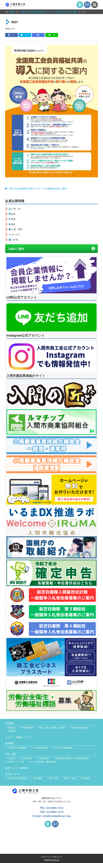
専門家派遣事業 (27, 727)
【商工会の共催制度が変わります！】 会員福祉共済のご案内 (37, 188)
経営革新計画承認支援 (80, 727)
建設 (13, 224)
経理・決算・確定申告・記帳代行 (52, 727)
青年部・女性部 (70, 778)
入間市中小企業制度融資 (62, 747)
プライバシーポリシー (51, 856)
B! (38, 35)
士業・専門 (17, 229)
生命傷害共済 (26, 758)
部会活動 (85, 778)
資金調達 (9, 743)
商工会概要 (37, 778)
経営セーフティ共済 (16, 761)
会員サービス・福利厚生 (17, 767)
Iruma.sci (55, 860)
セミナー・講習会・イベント (19, 737)
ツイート (27, 35)
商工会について (12, 773)
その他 (15, 239)
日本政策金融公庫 (40, 747)
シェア (13, 35)
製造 (13, 219)
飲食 (13, 213)
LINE (53, 35)
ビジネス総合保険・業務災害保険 (43, 761)
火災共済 (11, 758)
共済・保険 (10, 753)
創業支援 (11, 727)
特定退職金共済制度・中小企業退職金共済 (72, 758)
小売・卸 (16, 208)
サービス (16, 234)
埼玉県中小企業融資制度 (17, 747)
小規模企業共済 (44, 758)
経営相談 (9, 723)
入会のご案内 (16, 249)
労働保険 (11, 731)
